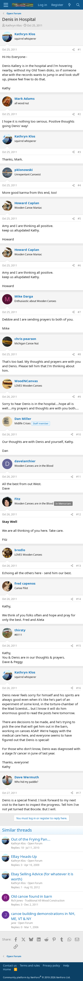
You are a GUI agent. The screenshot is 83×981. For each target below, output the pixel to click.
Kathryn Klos (14, 25)
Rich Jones (17, 900)
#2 (79, 114)
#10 (78, 434)
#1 (79, 49)
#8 (79, 354)
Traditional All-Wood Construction (44, 900)
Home (7, 969)
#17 (78, 793)
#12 (78, 514)
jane (13, 923)
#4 (79, 185)
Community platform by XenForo (36, 977)
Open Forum (35, 843)
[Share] (73, 49)
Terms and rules (30, 965)
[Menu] (6, 5)
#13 (78, 566)
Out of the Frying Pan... (30, 839)
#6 (79, 265)
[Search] (78, 5)
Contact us (10, 965)
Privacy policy (51, 965)
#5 (79, 218)
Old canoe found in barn (31, 896)
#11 (78, 476)
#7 (79, 312)
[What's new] (69, 5)
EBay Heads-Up (24, 856)
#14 (78, 599)
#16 (78, 688)
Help (66, 965)
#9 (79, 397)
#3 (79, 152)
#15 (78, 645)
